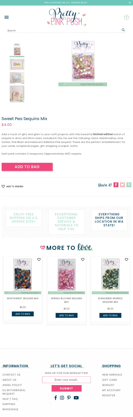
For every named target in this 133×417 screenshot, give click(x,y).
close (129, 2)
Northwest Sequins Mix (23, 298)
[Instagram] (62, 397)
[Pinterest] (69, 397)
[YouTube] (76, 397)
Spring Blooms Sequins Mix (66, 300)
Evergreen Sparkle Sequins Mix (110, 300)
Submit (66, 388)
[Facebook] (55, 397)
